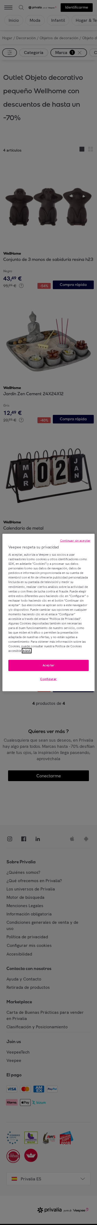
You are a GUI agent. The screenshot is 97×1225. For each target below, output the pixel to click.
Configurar (48, 679)
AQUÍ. (27, 651)
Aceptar (49, 665)
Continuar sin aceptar (75, 540)
